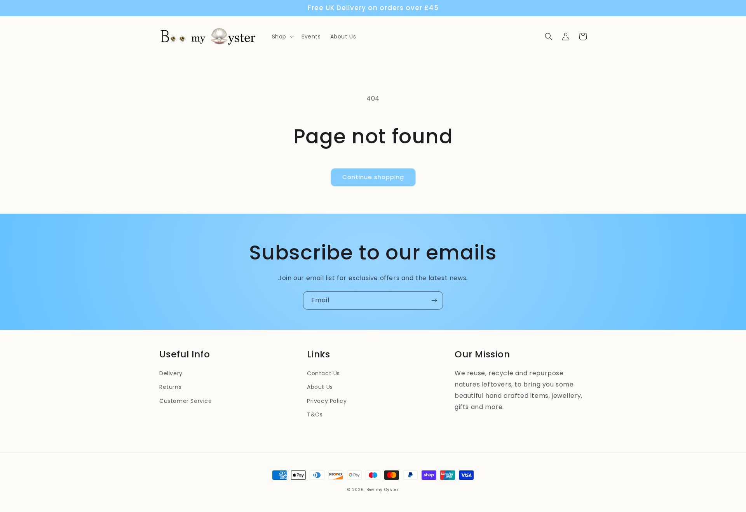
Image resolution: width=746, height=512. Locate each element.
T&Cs (314, 414)
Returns (170, 387)
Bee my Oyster (382, 490)
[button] (282, 36)
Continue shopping (373, 177)
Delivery (171, 373)
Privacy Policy (327, 401)
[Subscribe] (434, 300)
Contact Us (323, 373)
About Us (320, 387)
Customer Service (185, 401)
